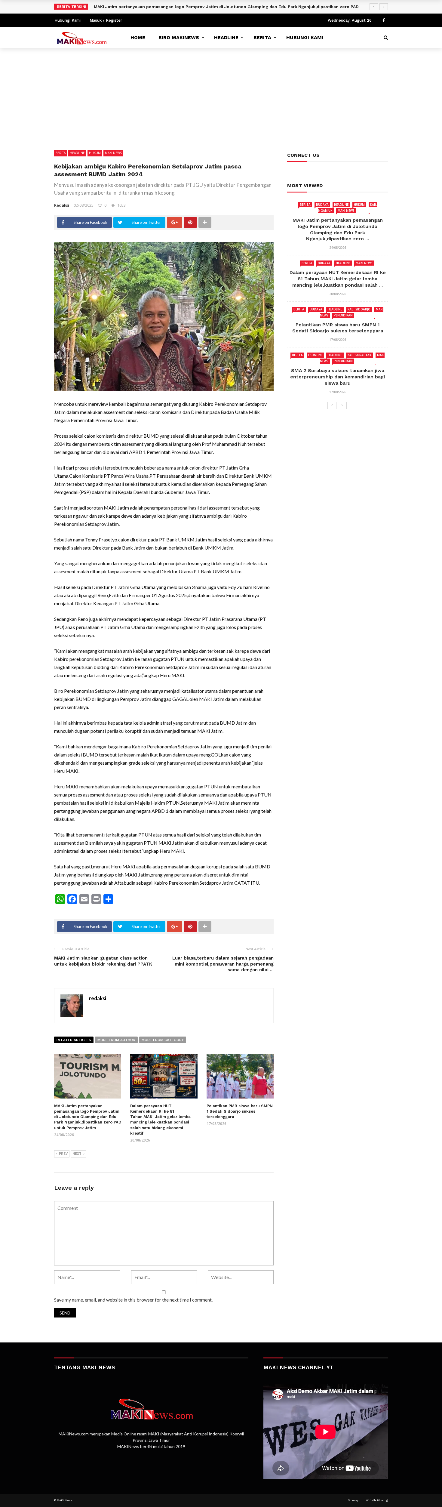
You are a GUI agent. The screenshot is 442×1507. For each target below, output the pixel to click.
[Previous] (331, 405)
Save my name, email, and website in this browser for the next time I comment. (133, 1299)
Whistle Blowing (377, 1500)
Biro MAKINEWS (178, 37)
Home (137, 37)
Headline (226, 37)
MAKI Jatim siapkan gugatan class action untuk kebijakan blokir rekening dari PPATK (103, 961)
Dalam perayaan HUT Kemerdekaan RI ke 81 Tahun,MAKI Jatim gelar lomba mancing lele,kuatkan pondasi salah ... (338, 279)
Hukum (95, 153)
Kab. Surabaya (360, 355)
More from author (116, 1040)
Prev (63, 1154)
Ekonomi (315, 355)
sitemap (353, 1500)
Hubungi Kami (67, 20)
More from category (163, 1040)
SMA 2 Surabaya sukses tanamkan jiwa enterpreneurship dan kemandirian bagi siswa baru (337, 377)
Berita (262, 37)
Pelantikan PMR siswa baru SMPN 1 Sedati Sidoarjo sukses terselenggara (240, 1111)
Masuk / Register (106, 20)
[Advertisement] (221, 93)
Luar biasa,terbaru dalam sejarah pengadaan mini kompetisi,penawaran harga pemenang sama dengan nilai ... (223, 963)
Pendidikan (343, 315)
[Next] (342, 405)
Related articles (74, 1040)
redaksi (61, 205)
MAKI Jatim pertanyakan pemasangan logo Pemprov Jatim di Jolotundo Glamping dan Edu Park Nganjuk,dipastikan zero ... (338, 229)
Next (76, 1154)
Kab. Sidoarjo (359, 309)
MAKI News (113, 153)
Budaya (322, 204)
